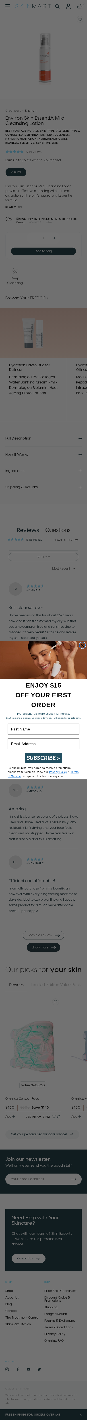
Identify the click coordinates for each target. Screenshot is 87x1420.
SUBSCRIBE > (43, 757)
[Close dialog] (82, 645)
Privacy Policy (58, 772)
